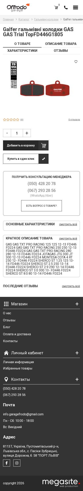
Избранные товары (17, 368)
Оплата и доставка (17, 334)
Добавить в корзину (21, 145)
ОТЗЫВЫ (61, 51)
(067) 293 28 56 (42, 190)
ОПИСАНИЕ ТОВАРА (61, 44)
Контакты (10, 341)
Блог (6, 327)
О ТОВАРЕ (22, 44)
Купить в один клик (20, 158)
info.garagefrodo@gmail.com (23, 414)
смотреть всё (68, 224)
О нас (7, 313)
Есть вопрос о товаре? (41, 205)
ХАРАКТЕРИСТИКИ (22, 51)
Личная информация (18, 362)
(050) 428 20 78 (42, 184)
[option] (41, 86)
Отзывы (9, 320)
